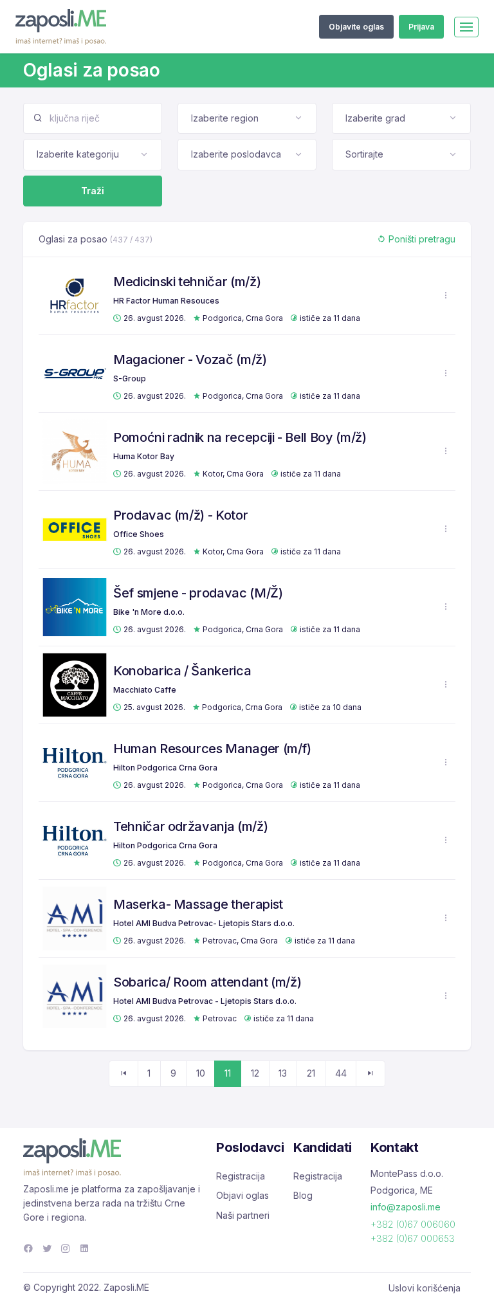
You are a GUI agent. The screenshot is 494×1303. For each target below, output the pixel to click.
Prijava (421, 27)
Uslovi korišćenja (425, 1287)
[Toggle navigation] (466, 27)
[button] (445, 295)
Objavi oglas (242, 1195)
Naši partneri (243, 1215)
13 (283, 1073)
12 (255, 1073)
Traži (92, 190)
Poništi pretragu (420, 238)
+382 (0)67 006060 (412, 1224)
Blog (303, 1195)
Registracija (240, 1176)
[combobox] (247, 118)
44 (341, 1073)
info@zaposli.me (405, 1206)
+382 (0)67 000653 (412, 1238)
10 (200, 1073)
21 (311, 1073)
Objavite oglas (356, 27)
